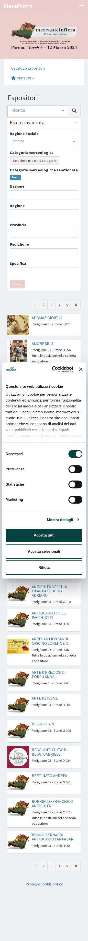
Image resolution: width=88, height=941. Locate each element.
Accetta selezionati (44, 551)
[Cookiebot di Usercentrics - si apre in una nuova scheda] (54, 369)
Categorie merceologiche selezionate (44, 169)
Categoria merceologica (32, 152)
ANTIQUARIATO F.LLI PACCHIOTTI (49, 615)
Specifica (18, 263)
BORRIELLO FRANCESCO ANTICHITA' (52, 803)
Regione (17, 205)
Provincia (18, 224)
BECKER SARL (43, 723)
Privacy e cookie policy (44, 883)
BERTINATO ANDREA (49, 775)
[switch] (75, 469)
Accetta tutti (44, 535)
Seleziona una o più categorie (34, 160)
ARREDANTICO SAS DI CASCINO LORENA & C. (50, 641)
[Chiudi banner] (80, 369)
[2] (76, 305)
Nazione (17, 186)
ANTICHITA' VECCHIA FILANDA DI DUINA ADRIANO (49, 591)
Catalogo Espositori (28, 68)
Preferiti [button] (24, 77)
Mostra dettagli (60, 520)
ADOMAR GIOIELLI (47, 317)
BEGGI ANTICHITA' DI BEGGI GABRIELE (49, 752)
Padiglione (19, 244)
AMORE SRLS (42, 343)
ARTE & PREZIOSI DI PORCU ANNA (49, 674)
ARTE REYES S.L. (45, 698)
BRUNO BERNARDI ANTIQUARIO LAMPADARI (53, 837)
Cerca (17, 284)
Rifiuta (44, 567)
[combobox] (37, 111)
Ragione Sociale (24, 133)
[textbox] (12, 194)
